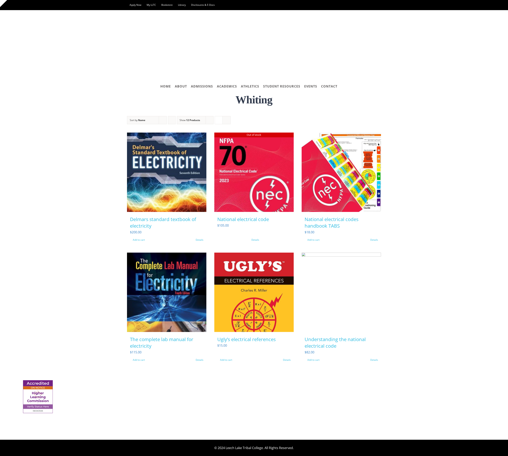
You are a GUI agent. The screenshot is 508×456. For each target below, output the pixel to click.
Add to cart (139, 239)
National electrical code (243, 219)
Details (199, 239)
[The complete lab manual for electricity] (166, 292)
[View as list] (226, 120)
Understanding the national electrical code (335, 342)
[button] (342, 86)
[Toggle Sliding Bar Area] (3, 3)
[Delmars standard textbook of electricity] (166, 172)
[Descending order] (172, 120)
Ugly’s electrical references (246, 339)
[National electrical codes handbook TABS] (341, 172)
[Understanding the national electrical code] (341, 292)
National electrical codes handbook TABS (331, 222)
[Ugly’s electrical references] (254, 292)
